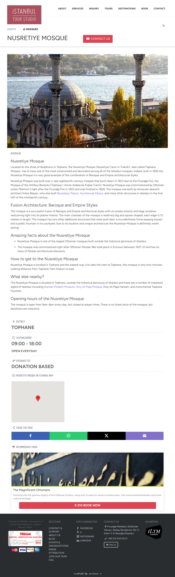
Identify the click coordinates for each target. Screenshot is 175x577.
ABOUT (62, 8)
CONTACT (159, 8)
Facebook (86, 528)
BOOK (144, 8)
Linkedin (85, 540)
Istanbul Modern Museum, (60, 286)
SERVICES (77, 8)
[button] (38, 398)
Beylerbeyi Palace (68, 193)
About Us (54, 535)
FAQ (51, 560)
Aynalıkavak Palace (91, 193)
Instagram (87, 536)
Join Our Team (58, 556)
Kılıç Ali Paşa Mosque (89, 286)
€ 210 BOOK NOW (87, 505)
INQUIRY (94, 8)
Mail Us (112, 545)
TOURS (109, 8)
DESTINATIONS (127, 8)
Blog (52, 538)
